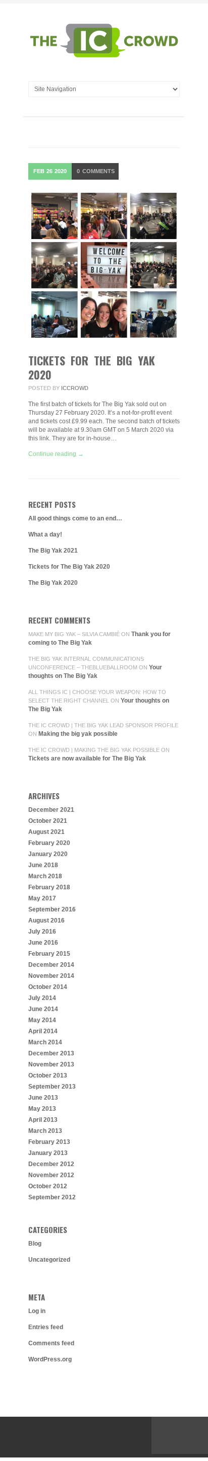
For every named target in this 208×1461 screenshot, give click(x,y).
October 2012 (47, 1186)
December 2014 (51, 964)
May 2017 (42, 898)
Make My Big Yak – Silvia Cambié (74, 634)
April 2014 (43, 1031)
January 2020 (48, 854)
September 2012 (52, 1197)
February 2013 (49, 1141)
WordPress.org (50, 1359)
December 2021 (51, 809)
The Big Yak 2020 (53, 582)
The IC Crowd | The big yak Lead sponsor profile (103, 725)
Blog (34, 1243)
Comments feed (51, 1343)
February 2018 (49, 887)
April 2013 (43, 1119)
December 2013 (51, 1053)
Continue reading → (56, 453)
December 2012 (51, 1164)
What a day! (45, 534)
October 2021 (47, 820)
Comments (96, 171)
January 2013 (48, 1153)
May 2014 (42, 1020)
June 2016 (43, 942)
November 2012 (51, 1175)
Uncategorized (49, 1259)
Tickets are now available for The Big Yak (87, 758)
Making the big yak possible (78, 733)
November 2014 (51, 975)
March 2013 (45, 1130)
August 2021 (46, 831)
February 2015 (49, 953)
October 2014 (47, 986)
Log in (36, 1311)
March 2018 (45, 876)
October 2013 (47, 1075)
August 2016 (46, 920)
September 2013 (52, 1086)
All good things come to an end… (75, 518)
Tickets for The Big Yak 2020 (91, 367)
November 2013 (51, 1064)
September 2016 (52, 909)
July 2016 (42, 931)
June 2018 (43, 865)
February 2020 (49, 843)
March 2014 (45, 1042)
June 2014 (43, 1009)
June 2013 (43, 1097)
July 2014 (42, 998)
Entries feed (45, 1327)
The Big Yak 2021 (53, 550)
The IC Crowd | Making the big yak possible (94, 750)
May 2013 (42, 1108)
